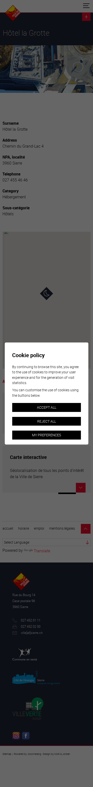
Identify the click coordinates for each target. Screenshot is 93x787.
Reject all (46, 421)
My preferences (46, 435)
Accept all (46, 407)
